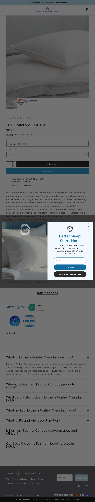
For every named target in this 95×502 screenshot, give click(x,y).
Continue (70, 267)
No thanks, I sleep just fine (70, 274)
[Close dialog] (90, 225)
